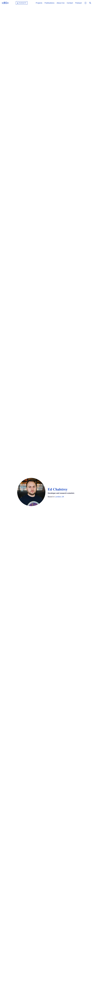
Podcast (78, 3)
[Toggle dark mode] (85, 2)
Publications (49, 3)
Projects (39, 3)
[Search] (90, 3)
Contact (70, 3)
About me (60, 3)
